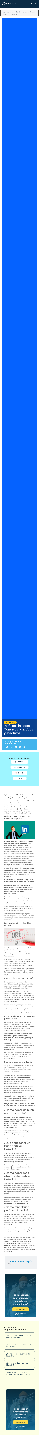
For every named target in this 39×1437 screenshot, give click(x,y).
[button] (31, 4)
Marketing (10, 12)
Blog (3, 12)
